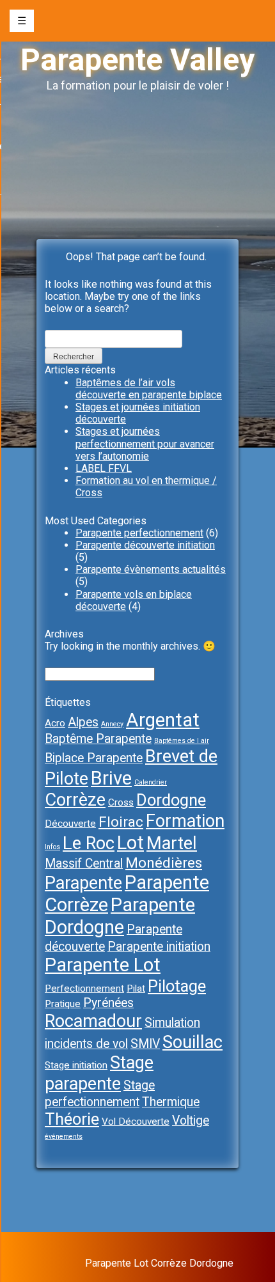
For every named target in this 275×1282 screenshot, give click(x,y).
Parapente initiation (158, 946)
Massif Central (84, 863)
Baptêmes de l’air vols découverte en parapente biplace (148, 389)
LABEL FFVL (103, 468)
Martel (171, 843)
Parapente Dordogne (120, 916)
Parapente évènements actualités (150, 569)
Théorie (72, 1119)
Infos (52, 847)
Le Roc (88, 843)
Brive (111, 778)
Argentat (163, 720)
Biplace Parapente (94, 758)
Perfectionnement (84, 988)
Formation (185, 821)
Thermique (171, 1102)
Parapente (83, 883)
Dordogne (171, 799)
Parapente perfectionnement (139, 533)
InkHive (216, 1251)
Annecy (112, 724)
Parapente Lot (103, 965)
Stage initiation (76, 1065)
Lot (130, 843)
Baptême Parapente (98, 738)
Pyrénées (108, 1003)
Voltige (190, 1120)
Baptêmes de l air (181, 741)
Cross (121, 802)
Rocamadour (93, 1021)
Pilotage (177, 986)
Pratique (63, 1004)
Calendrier (150, 782)
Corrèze (75, 800)
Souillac (192, 1042)
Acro (55, 723)
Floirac (120, 822)
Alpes (83, 722)
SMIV (145, 1043)
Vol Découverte (135, 1121)
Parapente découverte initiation (145, 545)
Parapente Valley (137, 60)
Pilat (136, 988)
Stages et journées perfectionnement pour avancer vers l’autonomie (144, 443)
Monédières (163, 863)
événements (63, 1136)
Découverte (70, 823)
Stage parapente (99, 1073)
